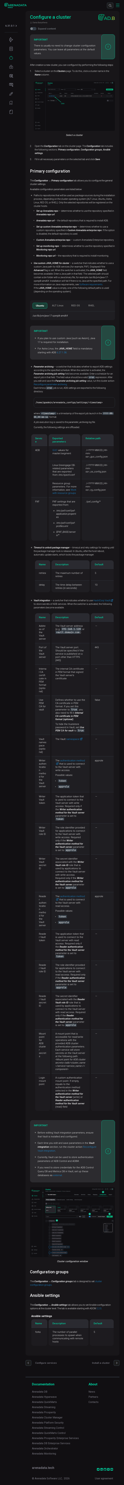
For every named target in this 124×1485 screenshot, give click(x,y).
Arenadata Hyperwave (44, 1396)
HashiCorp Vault (101, 600)
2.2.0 (99, 1308)
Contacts (93, 1402)
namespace (72, 739)
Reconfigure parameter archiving (50, 384)
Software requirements (91, 284)
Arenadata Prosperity (44, 1412)
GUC (54, 450)
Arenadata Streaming (43, 1407)
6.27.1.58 (61, 352)
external (57, 1175)
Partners (93, 1396)
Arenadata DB (39, 1391)
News (91, 1391)
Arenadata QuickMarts (44, 1402)
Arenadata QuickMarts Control (49, 1433)
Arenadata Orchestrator (45, 1448)
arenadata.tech (43, 1468)
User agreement (104, 1478)
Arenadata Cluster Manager (47, 1417)
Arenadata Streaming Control (48, 1427)
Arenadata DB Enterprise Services (51, 1443)
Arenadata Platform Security (48, 1422)
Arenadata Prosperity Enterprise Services (55, 1438)
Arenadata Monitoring (44, 1453)
